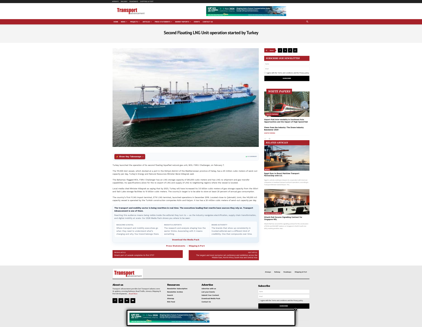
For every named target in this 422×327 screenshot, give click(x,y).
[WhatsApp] (295, 50)
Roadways (133, 1)
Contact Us (208, 22)
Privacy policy (304, 73)
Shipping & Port (147, 1)
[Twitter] (285, 50)
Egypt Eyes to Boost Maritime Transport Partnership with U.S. (281, 174)
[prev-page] (265, 138)
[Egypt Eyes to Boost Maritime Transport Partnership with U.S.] (286, 158)
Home (116, 22)
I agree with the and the (287, 73)
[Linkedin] (126, 300)
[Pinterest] (290, 50)
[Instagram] (120, 300)
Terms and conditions (285, 73)
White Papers (272, 114)
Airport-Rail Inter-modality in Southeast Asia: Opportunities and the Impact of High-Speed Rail (286, 120)
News (123, 22)
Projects (134, 22)
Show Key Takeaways (130, 156)
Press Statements (162, 22)
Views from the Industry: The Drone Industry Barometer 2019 (284, 128)
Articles (146, 22)
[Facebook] (280, 50)
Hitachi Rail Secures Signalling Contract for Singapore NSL (283, 218)
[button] (307, 22)
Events (197, 22)
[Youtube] (132, 300)
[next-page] (269, 138)
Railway (124, 1)
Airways (115, 1)
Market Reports (182, 22)
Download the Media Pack (185, 239)
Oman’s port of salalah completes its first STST (134, 255)
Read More (133, 294)
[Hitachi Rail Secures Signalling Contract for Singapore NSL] (286, 202)
